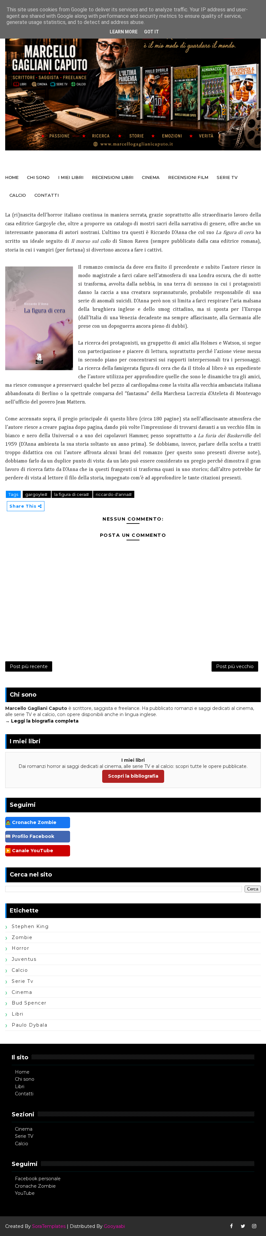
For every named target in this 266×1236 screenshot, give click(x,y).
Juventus (24, 959)
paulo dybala (29, 1025)
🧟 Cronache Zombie (30, 822)
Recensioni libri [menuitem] (112, 177)
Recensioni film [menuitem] (188, 177)
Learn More (124, 31)
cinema (22, 992)
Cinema (23, 1129)
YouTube (25, 1193)
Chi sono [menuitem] (38, 177)
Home (22, 1072)
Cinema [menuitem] (151, 177)
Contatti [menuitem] (46, 195)
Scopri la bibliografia (133, 776)
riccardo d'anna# (114, 494)
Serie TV (24, 1136)
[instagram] (254, 1226)
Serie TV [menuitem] (227, 177)
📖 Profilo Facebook (29, 836)
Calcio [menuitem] (17, 195)
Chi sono (24, 1079)
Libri (19, 1086)
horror (20, 948)
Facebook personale (38, 1179)
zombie (22, 937)
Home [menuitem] (11, 177)
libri (18, 1014)
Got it (151, 31)
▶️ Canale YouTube (29, 850)
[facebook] (231, 1226)
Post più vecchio (235, 666)
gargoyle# (36, 494)
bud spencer (29, 1003)
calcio (20, 970)
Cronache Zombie (35, 1186)
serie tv (22, 981)
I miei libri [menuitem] (70, 177)
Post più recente (29, 666)
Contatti (24, 1094)
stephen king (30, 926)
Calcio (21, 1144)
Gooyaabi (114, 1226)
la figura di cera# (72, 494)
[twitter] (243, 1226)
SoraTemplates (49, 1226)
